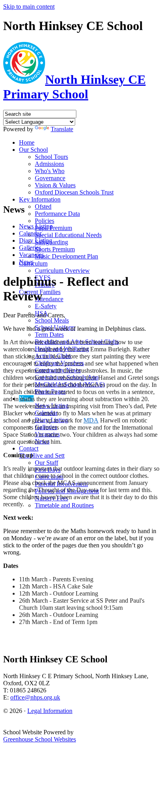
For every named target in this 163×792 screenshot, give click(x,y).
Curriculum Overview (62, 270)
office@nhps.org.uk (35, 697)
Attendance (49, 299)
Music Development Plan (66, 256)
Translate (62, 129)
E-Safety (46, 306)
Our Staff (46, 462)
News (26, 261)
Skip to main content (29, 6)
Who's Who (49, 171)
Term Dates (49, 334)
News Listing (36, 226)
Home (26, 142)
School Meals (52, 320)
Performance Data (57, 213)
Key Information (40, 199)
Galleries (30, 247)
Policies (44, 220)
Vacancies (31, 254)
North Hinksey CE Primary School (74, 86)
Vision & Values (55, 185)
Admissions (49, 163)
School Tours (51, 156)
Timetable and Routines (64, 505)
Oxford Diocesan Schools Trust (74, 192)
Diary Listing (35, 240)
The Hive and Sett (41, 455)
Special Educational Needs (68, 235)
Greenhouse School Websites (39, 739)
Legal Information (49, 710)
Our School (33, 149)
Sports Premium (55, 249)
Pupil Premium (53, 227)
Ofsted (43, 206)
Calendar (30, 233)
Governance (50, 178)
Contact (28, 448)
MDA (91, 420)
